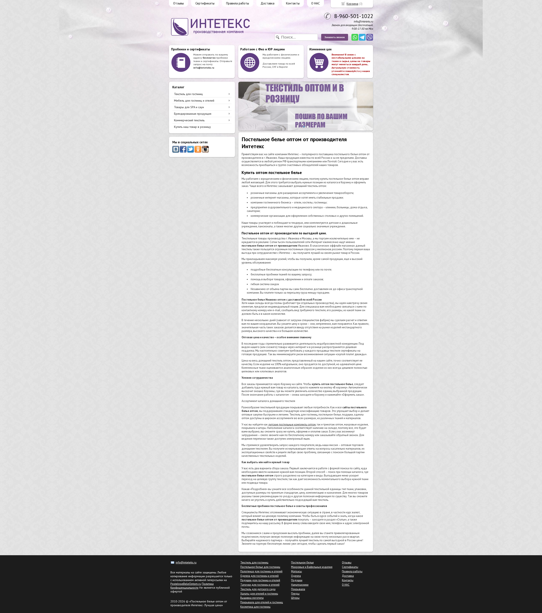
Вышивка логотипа (252, 598)
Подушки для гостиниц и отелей (260, 580)
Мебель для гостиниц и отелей (194, 100)
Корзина (352, 4)
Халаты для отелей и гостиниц (259, 593)
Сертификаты (204, 3)
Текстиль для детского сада (257, 589)
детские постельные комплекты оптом (292, 424)
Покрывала (298, 589)
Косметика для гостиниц (255, 607)
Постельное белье (302, 562)
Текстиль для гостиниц (188, 94)
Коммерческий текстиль (189, 120)
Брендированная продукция (192, 114)
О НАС (315, 3)
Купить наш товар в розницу (192, 127)
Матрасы (296, 571)
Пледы (295, 593)
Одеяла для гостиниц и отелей (259, 576)
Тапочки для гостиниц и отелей (259, 585)
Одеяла (296, 576)
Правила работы (237, 3)
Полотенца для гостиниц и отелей (261, 571)
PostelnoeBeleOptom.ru (185, 584)
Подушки (296, 580)
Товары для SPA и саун (189, 107)
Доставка (267, 3)
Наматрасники (299, 585)
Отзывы (178, 3)
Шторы (295, 598)
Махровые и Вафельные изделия (311, 567)
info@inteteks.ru (186, 562)
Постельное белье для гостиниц (260, 567)
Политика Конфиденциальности (192, 586)
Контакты (293, 3)
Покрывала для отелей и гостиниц (261, 602)
